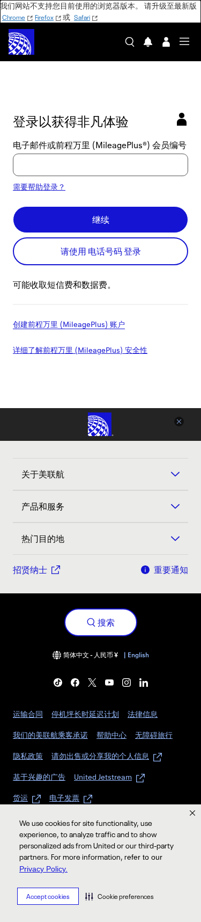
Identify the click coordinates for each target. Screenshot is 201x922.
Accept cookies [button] (48, 896)
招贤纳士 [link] (30, 570)
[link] (57, 682)
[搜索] (130, 41)
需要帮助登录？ (39, 187)
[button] (119, 896)
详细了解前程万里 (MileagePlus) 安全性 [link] (80, 351)
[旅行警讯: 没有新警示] (148, 42)
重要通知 (171, 570)
